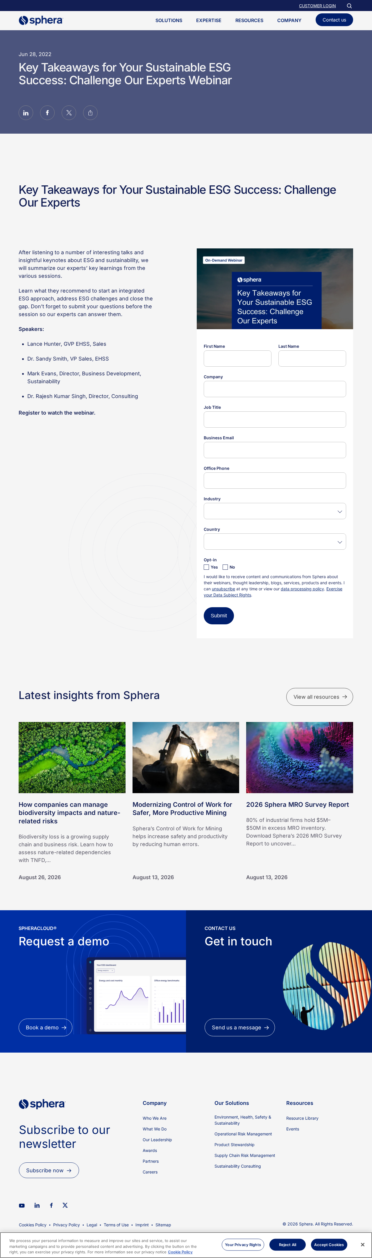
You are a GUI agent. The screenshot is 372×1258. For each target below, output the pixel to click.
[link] (42, 1119)
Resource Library (302, 1118)
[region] (186, 1245)
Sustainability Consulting (237, 1166)
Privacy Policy (66, 1224)
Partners (151, 1161)
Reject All (287, 1244)
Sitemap (163, 1224)
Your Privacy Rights (243, 1244)
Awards (150, 1150)
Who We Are (155, 1118)
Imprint (142, 1224)
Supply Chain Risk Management (244, 1155)
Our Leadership (157, 1139)
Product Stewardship (234, 1144)
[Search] (349, 5)
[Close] (362, 1244)
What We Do (155, 1128)
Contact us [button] (334, 20)
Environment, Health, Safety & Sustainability (242, 1120)
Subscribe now (45, 1170)
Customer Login (317, 5)
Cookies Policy (32, 1224)
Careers (150, 1171)
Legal (92, 1224)
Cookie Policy (180, 1252)
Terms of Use (116, 1224)
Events (292, 1128)
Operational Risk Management (243, 1133)
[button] (26, 113)
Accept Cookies (329, 1244)
